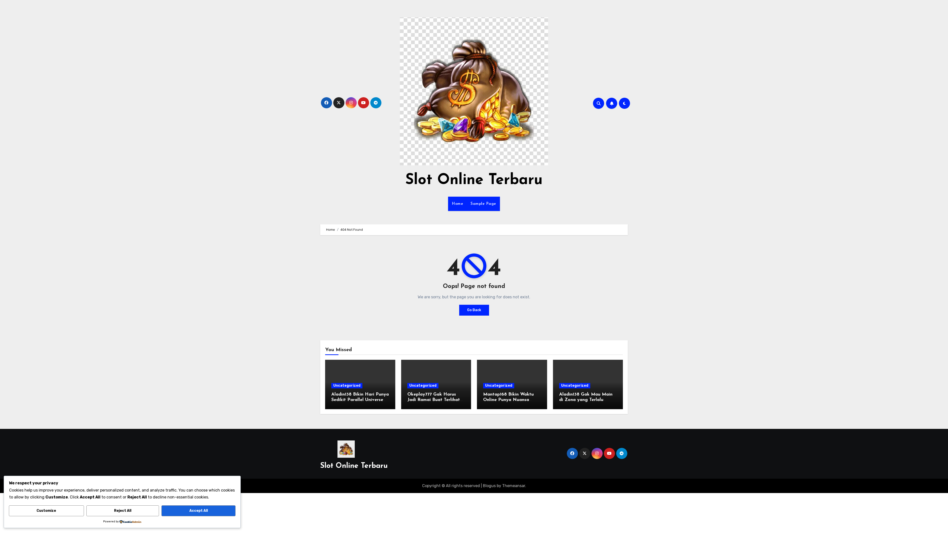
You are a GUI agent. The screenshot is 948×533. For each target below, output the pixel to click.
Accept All (198, 511)
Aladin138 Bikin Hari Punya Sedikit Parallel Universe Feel (360, 399)
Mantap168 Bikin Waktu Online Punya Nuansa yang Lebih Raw (508, 399)
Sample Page (483, 204)
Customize (46, 511)
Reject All (122, 511)
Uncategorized (346, 385)
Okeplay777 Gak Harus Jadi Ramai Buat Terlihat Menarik (433, 399)
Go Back (474, 310)
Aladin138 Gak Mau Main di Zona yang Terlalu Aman (585, 399)
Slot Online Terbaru (474, 180)
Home (457, 204)
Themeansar (513, 485)
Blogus (489, 485)
